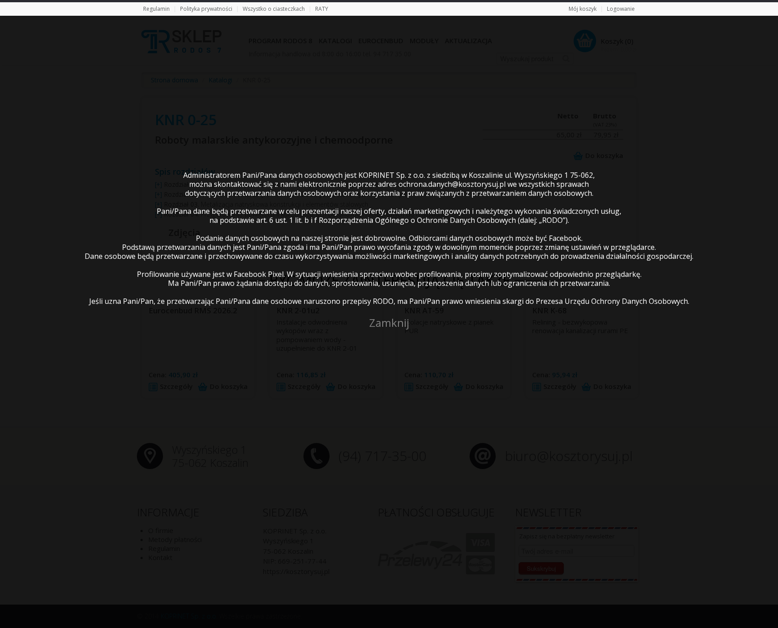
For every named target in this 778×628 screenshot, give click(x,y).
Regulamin (156, 9)
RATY (321, 9)
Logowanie (621, 9)
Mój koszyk (583, 9)
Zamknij (389, 322)
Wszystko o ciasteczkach (274, 9)
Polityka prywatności (206, 9)
